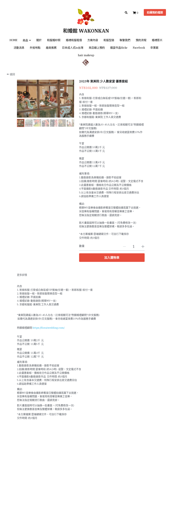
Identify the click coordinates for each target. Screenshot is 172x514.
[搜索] (126, 12)
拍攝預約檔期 (155, 12)
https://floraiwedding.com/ (49, 327)
